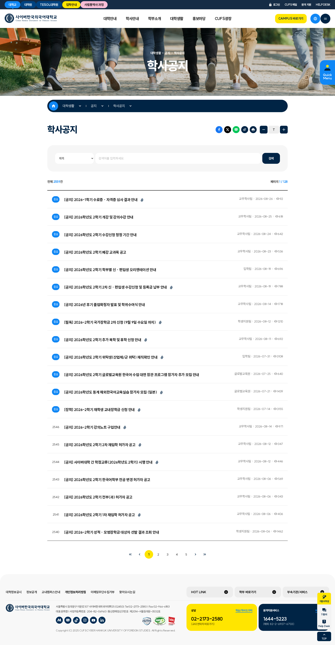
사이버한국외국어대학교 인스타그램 (84, 620)
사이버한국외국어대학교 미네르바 (59, 620)
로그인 (276, 4)
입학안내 (71, 5)
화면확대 (284, 130)
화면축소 (264, 130)
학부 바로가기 (247, 592)
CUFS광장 (223, 18)
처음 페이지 (130, 554)
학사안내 (132, 18)
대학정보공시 (14, 592)
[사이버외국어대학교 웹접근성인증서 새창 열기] (147, 621)
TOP (324, 638)
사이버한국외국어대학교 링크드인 (101, 620)
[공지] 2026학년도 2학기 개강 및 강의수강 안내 (98, 217)
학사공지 (119, 106)
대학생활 (176, 18)
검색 (271, 158)
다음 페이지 (195, 554)
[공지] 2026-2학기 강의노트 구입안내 (92, 427)
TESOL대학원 (49, 5)
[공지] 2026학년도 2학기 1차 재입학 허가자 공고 (99, 514)
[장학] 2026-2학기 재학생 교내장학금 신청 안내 (99, 409)
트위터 (227, 129)
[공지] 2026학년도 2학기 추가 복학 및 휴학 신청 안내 (102, 339)
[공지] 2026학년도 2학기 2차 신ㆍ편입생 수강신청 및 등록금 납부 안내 (115, 287)
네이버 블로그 (236, 129)
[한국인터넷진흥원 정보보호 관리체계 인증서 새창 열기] (160, 621)
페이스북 (219, 129)
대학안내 (110, 18)
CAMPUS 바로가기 (290, 18)
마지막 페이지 (204, 554)
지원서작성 (324, 601)
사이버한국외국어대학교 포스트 (76, 620)
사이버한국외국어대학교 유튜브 (93, 620)
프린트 (253, 129)
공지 (94, 106)
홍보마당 (199, 18)
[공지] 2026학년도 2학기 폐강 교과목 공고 (95, 252)
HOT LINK (198, 592)
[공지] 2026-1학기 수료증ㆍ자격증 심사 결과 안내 (100, 199)
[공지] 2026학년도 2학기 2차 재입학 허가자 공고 (99, 444)
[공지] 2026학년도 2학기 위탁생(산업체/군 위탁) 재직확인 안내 (110, 357)
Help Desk (324, 626)
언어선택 (315, 19)
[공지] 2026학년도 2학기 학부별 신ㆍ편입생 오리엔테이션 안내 (110, 269)
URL (244, 129)
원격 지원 (306, 4)
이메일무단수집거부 (103, 592)
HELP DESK (323, 4)
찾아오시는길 (127, 592)
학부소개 (154, 18)
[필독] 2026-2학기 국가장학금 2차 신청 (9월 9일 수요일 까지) (110, 322)
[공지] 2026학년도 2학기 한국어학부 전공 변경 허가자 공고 (107, 479)
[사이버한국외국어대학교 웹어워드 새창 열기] (171, 621)
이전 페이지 (139, 554)
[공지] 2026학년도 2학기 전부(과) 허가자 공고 (98, 497)
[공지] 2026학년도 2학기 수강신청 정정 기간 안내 (100, 234)
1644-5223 (275, 619)
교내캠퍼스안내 (51, 592)
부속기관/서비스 (297, 592)
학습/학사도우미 (244, 610)
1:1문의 (324, 614)
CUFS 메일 (291, 4)
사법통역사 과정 (94, 5)
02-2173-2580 (207, 619)
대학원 (28, 5)
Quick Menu (327, 76)
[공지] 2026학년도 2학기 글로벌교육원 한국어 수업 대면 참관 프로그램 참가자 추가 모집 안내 (131, 374)
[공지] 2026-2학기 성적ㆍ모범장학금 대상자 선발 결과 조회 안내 (111, 532)
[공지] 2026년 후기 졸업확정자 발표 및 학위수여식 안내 (104, 304)
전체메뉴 (325, 19)
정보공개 (31, 592)
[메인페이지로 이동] (31, 18)
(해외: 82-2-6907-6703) (278, 624)
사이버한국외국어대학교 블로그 (67, 620)
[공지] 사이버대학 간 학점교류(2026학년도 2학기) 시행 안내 (108, 462)
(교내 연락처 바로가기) (203, 624)
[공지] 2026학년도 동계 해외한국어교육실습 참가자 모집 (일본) (110, 392)
